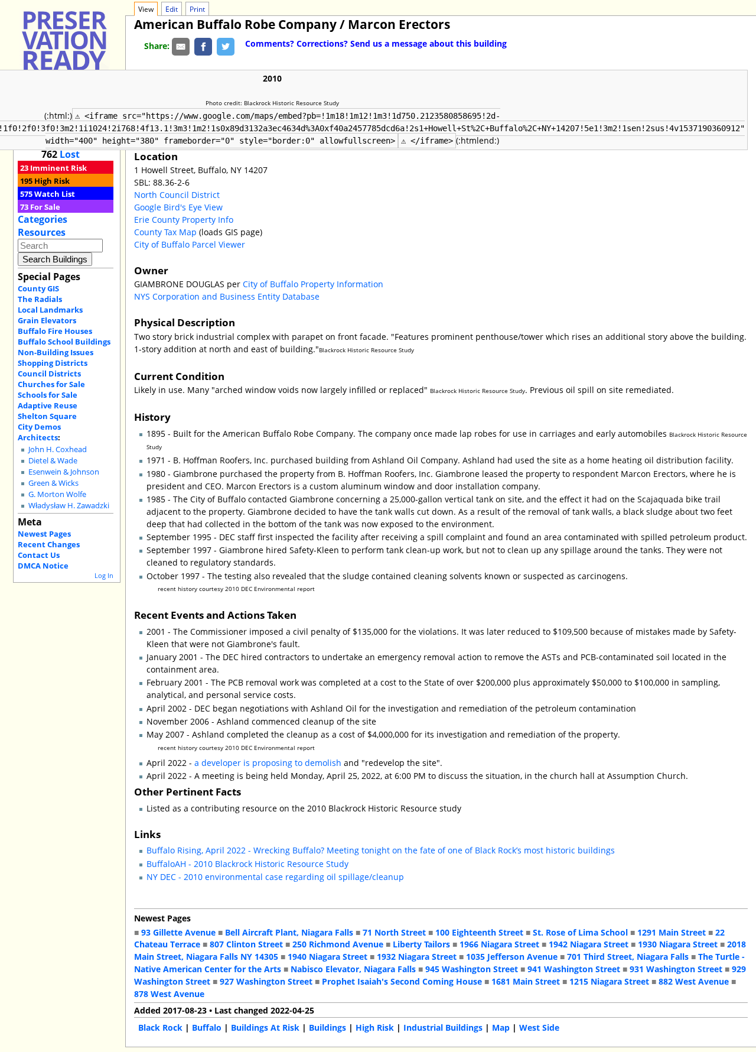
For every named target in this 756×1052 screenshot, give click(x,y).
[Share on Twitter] (225, 45)
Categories (42, 219)
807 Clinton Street (246, 944)
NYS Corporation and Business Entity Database (227, 296)
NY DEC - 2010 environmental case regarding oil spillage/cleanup (275, 876)
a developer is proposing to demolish (267, 762)
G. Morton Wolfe (57, 494)
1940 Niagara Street (327, 956)
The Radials (40, 299)
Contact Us (39, 555)
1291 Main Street (671, 932)
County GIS (38, 288)
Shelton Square (47, 416)
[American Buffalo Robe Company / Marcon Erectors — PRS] (64, 46)
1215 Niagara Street (609, 981)
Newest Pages (44, 533)
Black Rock (160, 1027)
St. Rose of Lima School (580, 932)
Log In (103, 575)
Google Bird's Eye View (178, 207)
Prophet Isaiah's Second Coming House (402, 981)
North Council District (177, 194)
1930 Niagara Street (678, 944)
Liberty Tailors (421, 944)
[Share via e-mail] (181, 45)
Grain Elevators (47, 320)
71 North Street (394, 932)
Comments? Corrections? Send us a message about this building (376, 43)
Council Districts (49, 373)
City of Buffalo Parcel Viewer (189, 244)
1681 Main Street (525, 981)
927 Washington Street (266, 981)
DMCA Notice (43, 565)
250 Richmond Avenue (337, 944)
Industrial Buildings (443, 1027)
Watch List (54, 194)
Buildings (327, 1027)
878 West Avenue (169, 993)
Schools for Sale (47, 394)
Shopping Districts (52, 363)
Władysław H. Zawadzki (68, 506)
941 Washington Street (573, 969)
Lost (70, 154)
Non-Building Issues (55, 352)
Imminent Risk (58, 168)
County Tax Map (165, 232)
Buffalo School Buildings (64, 341)
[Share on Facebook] (203, 45)
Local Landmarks (50, 309)
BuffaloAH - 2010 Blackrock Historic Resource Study (247, 863)
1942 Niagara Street (588, 944)
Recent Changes (49, 544)
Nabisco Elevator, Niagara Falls (353, 969)
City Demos (39, 426)
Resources (42, 232)
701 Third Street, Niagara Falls (628, 956)
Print (197, 9)
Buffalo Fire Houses (55, 331)
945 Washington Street (471, 969)
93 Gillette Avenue (178, 932)
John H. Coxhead (57, 449)
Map (501, 1027)
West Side (539, 1027)
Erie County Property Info (183, 219)
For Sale (45, 207)
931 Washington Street (676, 969)
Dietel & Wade (52, 461)
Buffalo (206, 1027)
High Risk (52, 181)
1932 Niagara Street (417, 956)
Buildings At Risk (265, 1027)
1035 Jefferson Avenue (512, 956)
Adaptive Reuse (47, 405)
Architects (38, 437)
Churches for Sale (51, 384)
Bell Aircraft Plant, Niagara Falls (289, 932)
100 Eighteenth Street (479, 932)
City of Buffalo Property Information (313, 284)
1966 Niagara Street (499, 944)
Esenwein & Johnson (63, 472)
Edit (171, 9)
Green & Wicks (53, 483)
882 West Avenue (694, 981)
